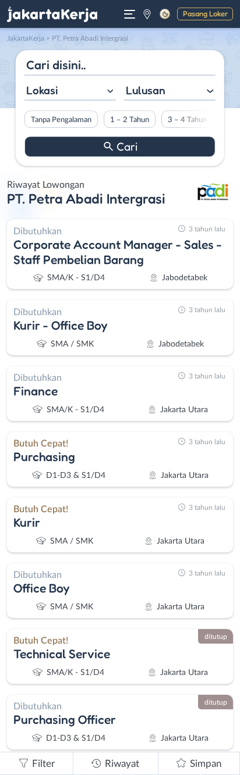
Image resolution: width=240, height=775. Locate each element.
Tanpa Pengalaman (61, 119)
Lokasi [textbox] (42, 90)
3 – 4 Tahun (187, 119)
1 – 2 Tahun (129, 119)
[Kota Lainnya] (147, 14)
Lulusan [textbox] (145, 90)
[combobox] (70, 92)
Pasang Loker (205, 13)
